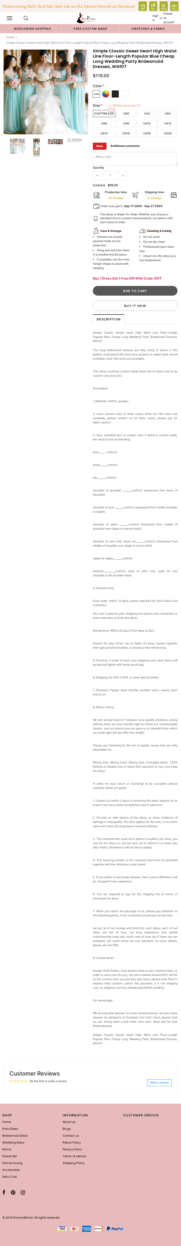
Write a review (159, 1082)
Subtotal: (99, 185)
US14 (104, 133)
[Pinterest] (13, 1192)
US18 (147, 133)
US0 (126, 113)
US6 (104, 123)
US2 (147, 113)
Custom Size (104, 113)
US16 (126, 133)
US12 (167, 123)
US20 (168, 133)
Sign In (155, 18)
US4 (168, 113)
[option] (33, 28)
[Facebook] (3, 1192)
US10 (147, 123)
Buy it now (135, 306)
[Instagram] (23, 1192)
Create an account (168, 18)
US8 (126, 123)
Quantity (98, 167)
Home (10, 37)
